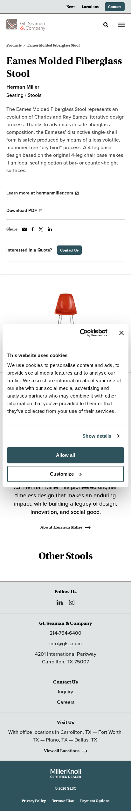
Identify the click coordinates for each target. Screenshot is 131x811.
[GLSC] (25, 25)
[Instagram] (71, 602)
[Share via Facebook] (32, 229)
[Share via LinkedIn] (50, 229)
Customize (62, 474)
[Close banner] (121, 333)
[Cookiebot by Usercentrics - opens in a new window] (81, 333)
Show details (96, 436)
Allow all (65, 455)
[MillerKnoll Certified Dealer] (65, 773)
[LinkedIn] (60, 602)
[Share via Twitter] (40, 229)
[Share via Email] (24, 229)
